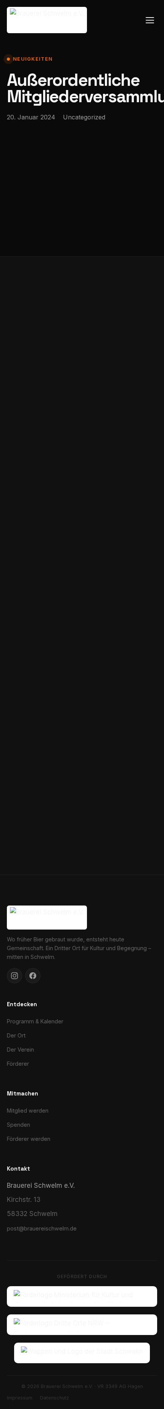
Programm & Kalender (35, 1021)
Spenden (18, 1124)
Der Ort (16, 1035)
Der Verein (20, 1049)
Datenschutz (54, 1398)
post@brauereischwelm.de (42, 1228)
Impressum (19, 1398)
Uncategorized (84, 117)
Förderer (18, 1063)
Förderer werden (28, 1139)
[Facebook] (32, 975)
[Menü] (150, 20)
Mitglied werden (27, 1110)
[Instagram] (14, 975)
